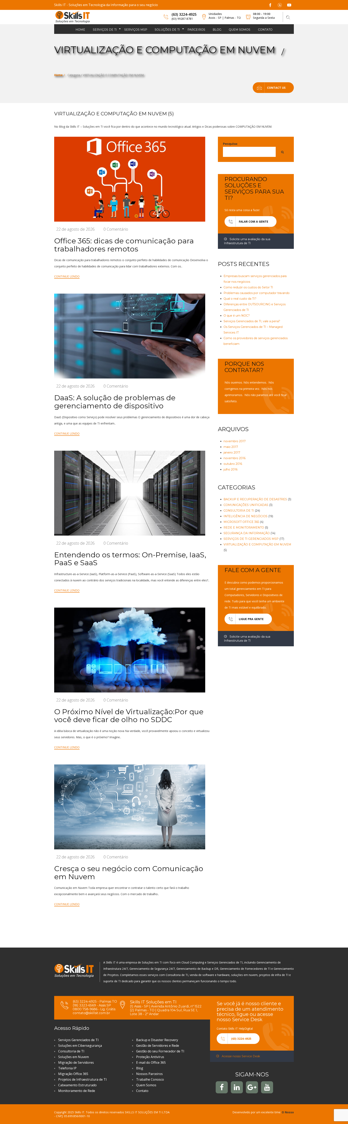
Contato (265, 29)
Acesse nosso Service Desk (240, 1056)
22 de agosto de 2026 (75, 229)
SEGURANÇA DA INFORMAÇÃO (247, 533)
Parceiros (196, 29)
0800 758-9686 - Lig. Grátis (94, 1009)
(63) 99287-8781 (182, 19)
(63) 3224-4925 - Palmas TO (95, 1001)
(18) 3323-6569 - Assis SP (92, 1005)
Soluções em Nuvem (73, 1057)
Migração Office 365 (73, 1074)
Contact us (276, 88)
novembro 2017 (235, 441)
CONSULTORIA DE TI (239, 510)
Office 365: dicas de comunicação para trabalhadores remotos (124, 244)
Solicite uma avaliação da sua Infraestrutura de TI (247, 241)
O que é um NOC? (237, 315)
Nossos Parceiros (149, 1074)
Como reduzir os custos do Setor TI (248, 287)
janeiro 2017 (232, 452)
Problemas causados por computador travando (257, 293)
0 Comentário (116, 229)
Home (80, 29)
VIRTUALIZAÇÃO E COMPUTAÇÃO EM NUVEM (257, 544)
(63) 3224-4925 (184, 14)
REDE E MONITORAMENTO (244, 527)
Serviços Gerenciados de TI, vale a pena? (252, 321)
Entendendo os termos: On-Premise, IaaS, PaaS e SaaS (130, 558)
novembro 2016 (234, 458)
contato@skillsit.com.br (91, 1013)
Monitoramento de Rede (76, 1091)
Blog (217, 29)
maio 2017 (231, 447)
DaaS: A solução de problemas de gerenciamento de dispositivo (114, 401)
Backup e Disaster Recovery (157, 1040)
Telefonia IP (67, 1068)
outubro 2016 (233, 464)
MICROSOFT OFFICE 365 (241, 522)
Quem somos (239, 29)
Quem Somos (146, 1085)
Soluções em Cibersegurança (80, 1045)
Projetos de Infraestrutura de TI (82, 1079)
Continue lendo (67, 276)
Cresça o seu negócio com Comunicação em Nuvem (128, 872)
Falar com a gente (253, 221)
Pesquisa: (230, 144)
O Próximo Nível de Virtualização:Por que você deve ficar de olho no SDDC (128, 715)
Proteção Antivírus (150, 1057)
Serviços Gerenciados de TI (78, 1040)
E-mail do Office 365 (151, 1062)
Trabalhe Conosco (150, 1079)
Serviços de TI (105, 29)
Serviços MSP (135, 29)
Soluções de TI (167, 29)
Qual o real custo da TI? (240, 298)
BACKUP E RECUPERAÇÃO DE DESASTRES (255, 499)
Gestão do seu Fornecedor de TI (160, 1051)
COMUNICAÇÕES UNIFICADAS (246, 505)
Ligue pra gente (251, 619)
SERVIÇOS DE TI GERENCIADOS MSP (251, 539)
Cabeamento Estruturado (77, 1085)
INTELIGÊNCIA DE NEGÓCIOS (245, 516)
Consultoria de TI (71, 1051)
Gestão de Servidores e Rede (157, 1045)
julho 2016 (230, 469)
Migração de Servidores (76, 1062)
